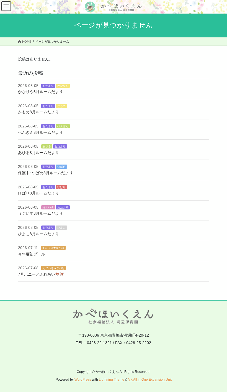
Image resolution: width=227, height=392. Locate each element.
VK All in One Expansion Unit (150, 379)
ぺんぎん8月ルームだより (40, 132)
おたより (48, 85)
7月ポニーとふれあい (36, 274)
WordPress (82, 379)
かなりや (62, 85)
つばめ (61, 166)
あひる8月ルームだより (38, 152)
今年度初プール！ (33, 254)
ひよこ (61, 227)
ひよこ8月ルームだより (38, 234)
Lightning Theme (111, 379)
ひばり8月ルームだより (38, 193)
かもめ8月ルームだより (38, 112)
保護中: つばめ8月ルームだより (45, 173)
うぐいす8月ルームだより (40, 213)
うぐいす (48, 207)
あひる (47, 146)
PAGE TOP (216, 375)
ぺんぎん (62, 126)
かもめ (61, 105)
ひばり (61, 187)
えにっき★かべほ (53, 247)
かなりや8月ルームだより (40, 91)
